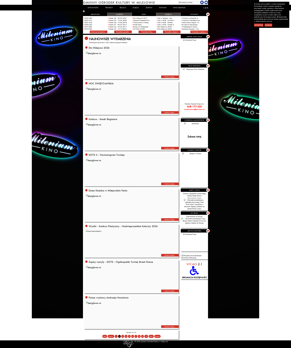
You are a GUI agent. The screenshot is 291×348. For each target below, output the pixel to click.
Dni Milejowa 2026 (99, 47)
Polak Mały (137, 25)
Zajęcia (136, 7)
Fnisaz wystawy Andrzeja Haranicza (108, 297)
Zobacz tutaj (194, 136)
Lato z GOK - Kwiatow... (166, 20)
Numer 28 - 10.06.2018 (118, 22)
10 (146, 336)
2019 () (88, 27)
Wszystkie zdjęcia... (172, 32)
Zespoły (149, 7)
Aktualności (93, 7)
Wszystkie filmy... (147, 32)
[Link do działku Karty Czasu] (194, 204)
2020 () (88, 25)
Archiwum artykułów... (99, 32)
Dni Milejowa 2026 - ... (166, 27)
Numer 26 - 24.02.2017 (118, 27)
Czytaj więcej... (170, 77)
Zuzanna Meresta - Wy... (191, 29)
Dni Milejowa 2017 (140, 18)
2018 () (88, 29)
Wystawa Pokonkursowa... (191, 20)
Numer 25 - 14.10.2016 (118, 29)
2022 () (88, 20)
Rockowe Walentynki (140, 27)
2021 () (88, 22)
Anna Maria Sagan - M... (191, 22)
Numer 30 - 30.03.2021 (118, 18)
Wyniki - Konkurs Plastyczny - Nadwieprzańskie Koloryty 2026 (123, 226)
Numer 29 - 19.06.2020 (118, 20)
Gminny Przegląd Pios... (142, 20)
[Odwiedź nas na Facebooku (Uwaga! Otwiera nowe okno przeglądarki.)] (202, 2)
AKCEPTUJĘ (259, 25)
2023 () (88, 18)
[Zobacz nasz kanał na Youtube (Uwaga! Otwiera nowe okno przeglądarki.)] (206, 2)
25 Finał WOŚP (139, 29)
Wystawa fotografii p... (190, 18)
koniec (157, 336)
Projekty (109, 7)
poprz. (111, 336)
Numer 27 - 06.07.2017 (118, 25)
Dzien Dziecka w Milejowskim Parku (108, 190)
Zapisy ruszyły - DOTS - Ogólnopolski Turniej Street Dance (121, 261)
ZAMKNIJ (268, 25)
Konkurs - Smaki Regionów (103, 119)
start (104, 336)
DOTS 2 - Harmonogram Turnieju (107, 154)
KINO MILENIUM (179, 7)
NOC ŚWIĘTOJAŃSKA (101, 83)
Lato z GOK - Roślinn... (166, 22)
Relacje (123, 7)
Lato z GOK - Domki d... (166, 25)
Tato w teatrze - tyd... (165, 18)
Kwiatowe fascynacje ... (190, 25)
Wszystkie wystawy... (199, 32)
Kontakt (163, 7)
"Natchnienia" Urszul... (190, 27)
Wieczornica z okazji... (141, 22)
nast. (151, 336)
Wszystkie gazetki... (123, 32)
